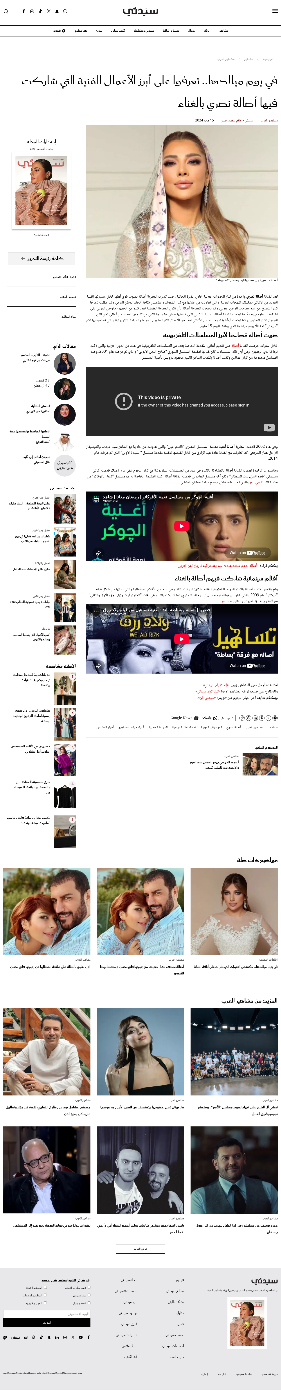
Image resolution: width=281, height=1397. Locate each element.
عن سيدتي (130, 1302)
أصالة (234, 346)
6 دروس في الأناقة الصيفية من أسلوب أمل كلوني (30, 749)
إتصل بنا (204, 1374)
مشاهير (224, 30)
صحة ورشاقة (171, 30)
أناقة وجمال (79, 1303)
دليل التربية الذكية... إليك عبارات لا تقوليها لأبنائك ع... (29, 506)
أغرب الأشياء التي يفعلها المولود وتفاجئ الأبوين (31, 637)
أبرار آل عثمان (42, 386)
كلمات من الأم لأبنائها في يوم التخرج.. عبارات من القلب (32, 539)
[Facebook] (24, 11)
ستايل (180, 1313)
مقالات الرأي (64, 346)
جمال (191, 30)
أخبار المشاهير (105, 727)
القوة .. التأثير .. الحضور (64, 277)
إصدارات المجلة (41, 142)
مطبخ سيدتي (175, 1291)
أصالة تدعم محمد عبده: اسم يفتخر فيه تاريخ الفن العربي (217, 566)
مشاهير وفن (79, 1295)
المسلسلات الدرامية (184, 727)
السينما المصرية (158, 727)
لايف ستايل (118, 30)
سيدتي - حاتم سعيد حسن (237, 121)
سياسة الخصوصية (244, 1374)
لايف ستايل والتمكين (75, 1288)
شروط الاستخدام (270, 1374)
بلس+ (99, 30)
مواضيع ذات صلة (257, 860)
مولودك (46, 629)
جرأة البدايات (68, 316)
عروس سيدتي (175, 1335)
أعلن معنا (222, 1374)
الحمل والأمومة (33, 1303)
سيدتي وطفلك (144, 30)
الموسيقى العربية (211, 727)
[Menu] (275, 11)
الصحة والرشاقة (34, 1288)
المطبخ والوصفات (32, 1295)
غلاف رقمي (129, 1346)
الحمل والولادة (42, 563)
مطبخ (78, 30)
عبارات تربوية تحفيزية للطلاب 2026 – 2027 (29, 604)
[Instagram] (32, 11)
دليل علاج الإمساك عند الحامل (31, 569)
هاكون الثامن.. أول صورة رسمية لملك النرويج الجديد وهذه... (31, 716)
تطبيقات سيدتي (126, 1335)
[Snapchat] (57, 11)
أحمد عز (227, 601)
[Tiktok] (40, 11)
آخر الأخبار (130, 1357)
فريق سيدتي (129, 1324)
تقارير (180, 1324)
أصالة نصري (233, 727)
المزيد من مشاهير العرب (250, 1001)
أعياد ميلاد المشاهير (131, 727)
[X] (49, 11)
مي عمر (254, 482)
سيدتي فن (207, 698)
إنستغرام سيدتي (216, 685)
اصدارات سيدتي (173, 1346)
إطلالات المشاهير (268, 960)
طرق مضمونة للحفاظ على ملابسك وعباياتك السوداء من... (31, 787)
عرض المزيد (140, 1249)
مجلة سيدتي (129, 1280)
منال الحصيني (42, 462)
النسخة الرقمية (41, 235)
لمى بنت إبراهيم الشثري (36, 360)
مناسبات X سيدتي (126, 1291)
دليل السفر (176, 1357)
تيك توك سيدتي (208, 691)
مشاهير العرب (269, 121)
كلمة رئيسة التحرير (46, 259)
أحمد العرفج (43, 442)
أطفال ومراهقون (41, 498)
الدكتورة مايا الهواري (38, 411)
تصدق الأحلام (68, 297)
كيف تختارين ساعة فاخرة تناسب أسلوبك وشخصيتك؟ (28, 820)
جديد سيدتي (63, 488)
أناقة (207, 30)
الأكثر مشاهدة (61, 666)
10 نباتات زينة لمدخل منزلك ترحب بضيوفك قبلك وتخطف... (31, 680)
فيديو (56, 30)
